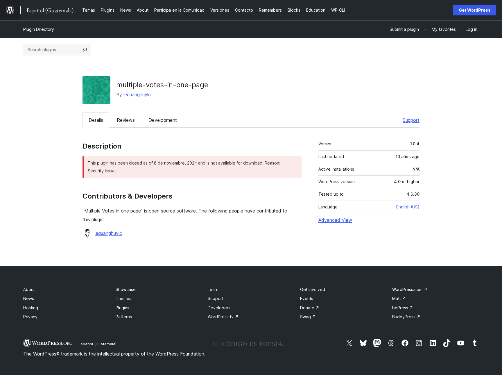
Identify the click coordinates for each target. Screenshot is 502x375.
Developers (219, 307)
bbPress (402, 307)
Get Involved (312, 289)
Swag (308, 316)
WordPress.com (409, 289)
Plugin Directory (38, 29)
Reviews (126, 120)
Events (306, 298)
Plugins (122, 307)
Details (96, 120)
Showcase (126, 289)
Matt (399, 298)
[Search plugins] (85, 50)
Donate (309, 307)
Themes (123, 298)
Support (411, 120)
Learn (213, 289)
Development (162, 120)
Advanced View (335, 220)
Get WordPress (475, 10)
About (29, 289)
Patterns (124, 316)
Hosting (30, 307)
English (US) (407, 206)
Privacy (30, 316)
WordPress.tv (223, 316)
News (28, 298)
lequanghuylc (137, 94)
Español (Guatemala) (97, 344)
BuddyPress (406, 316)
